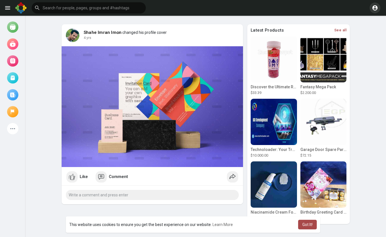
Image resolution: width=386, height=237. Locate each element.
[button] (89, 8)
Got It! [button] (307, 224)
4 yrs (87, 38)
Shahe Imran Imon (103, 32)
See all (340, 30)
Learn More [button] (222, 224)
